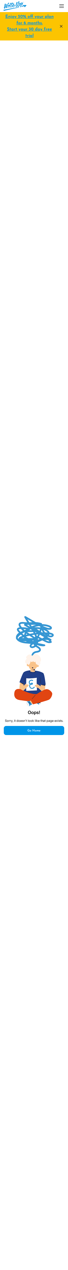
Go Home (34, 730)
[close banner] (61, 26)
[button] (61, 6)
